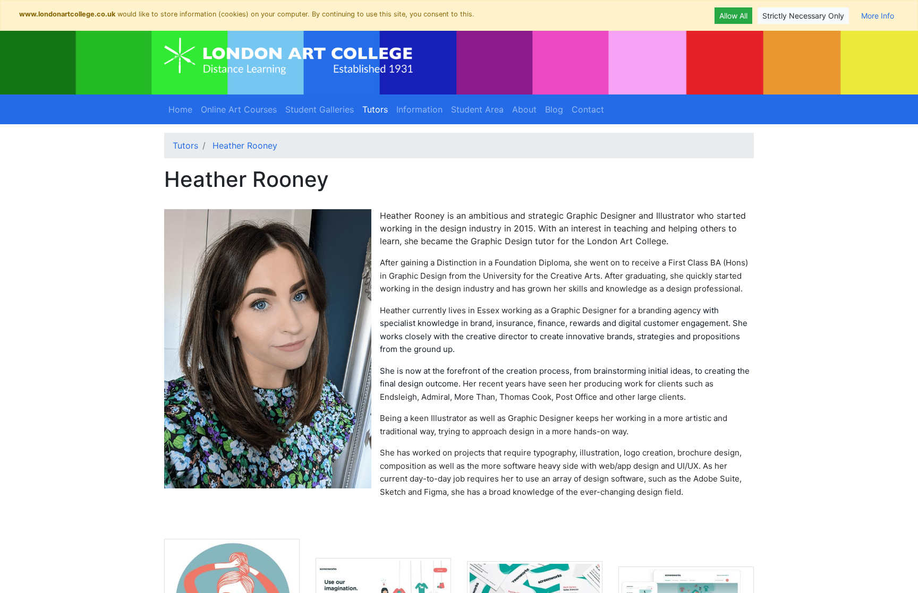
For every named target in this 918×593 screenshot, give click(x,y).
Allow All (733, 15)
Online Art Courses (239, 109)
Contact (588, 109)
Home (180, 109)
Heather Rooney (244, 145)
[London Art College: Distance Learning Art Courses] (288, 56)
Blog (554, 109)
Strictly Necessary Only (803, 15)
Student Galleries (319, 109)
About (524, 109)
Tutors (377, 109)
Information (419, 109)
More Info (877, 15)
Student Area (477, 109)
